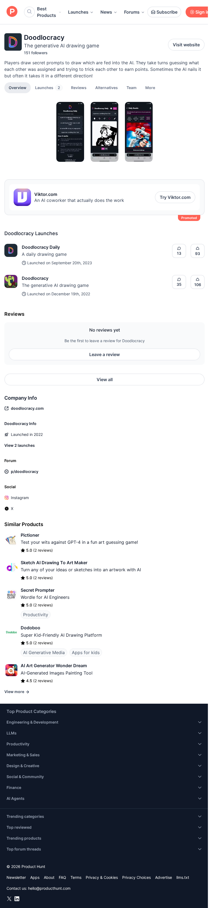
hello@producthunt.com (49, 888)
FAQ (62, 877)
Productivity (35, 614)
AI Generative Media (44, 652)
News (106, 12)
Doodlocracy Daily (41, 247)
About (49, 877)
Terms (75, 877)
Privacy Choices (136, 877)
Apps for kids (86, 652)
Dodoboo (30, 627)
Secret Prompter (37, 590)
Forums (132, 12)
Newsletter (16, 877)
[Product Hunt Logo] (12, 12)
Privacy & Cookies (102, 877)
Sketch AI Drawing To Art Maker (54, 562)
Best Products (46, 12)
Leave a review (104, 354)
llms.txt (182, 877)
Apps (34, 877)
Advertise (163, 877)
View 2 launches (19, 445)
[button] (150, 87)
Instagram (20, 497)
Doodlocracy (35, 278)
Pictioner (30, 535)
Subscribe (166, 12)
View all (105, 379)
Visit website (186, 44)
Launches (78, 12)
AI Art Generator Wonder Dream (54, 665)
